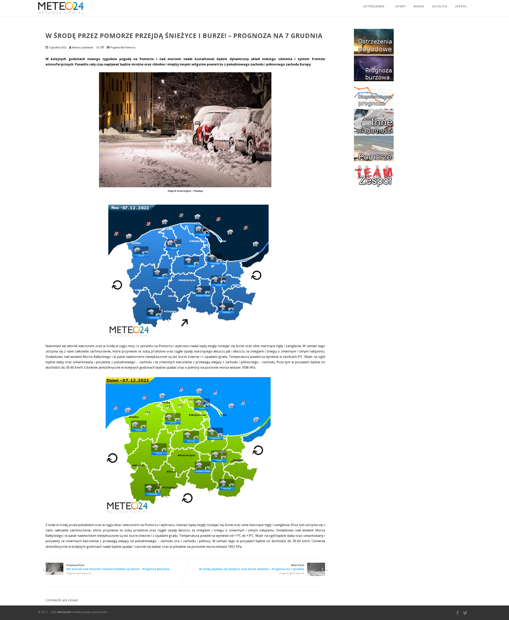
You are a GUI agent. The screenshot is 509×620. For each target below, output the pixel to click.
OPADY (400, 6)
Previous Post (117, 567)
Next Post (251, 567)
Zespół (461, 6)
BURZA (419, 6)
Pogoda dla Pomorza (123, 47)
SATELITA (439, 6)
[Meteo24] (61, 15)
